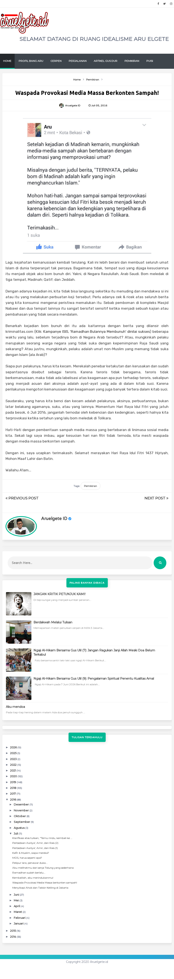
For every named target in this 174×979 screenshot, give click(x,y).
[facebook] (158, 4)
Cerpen (56, 60)
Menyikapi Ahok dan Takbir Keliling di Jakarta (40, 887)
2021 (13, 770)
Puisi (149, 60)
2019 (13, 782)
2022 (13, 764)
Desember (21, 804)
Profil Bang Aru (31, 60)
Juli (16, 833)
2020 (14, 776)
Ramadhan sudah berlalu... (28, 872)
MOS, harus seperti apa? (27, 857)
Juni (17, 894)
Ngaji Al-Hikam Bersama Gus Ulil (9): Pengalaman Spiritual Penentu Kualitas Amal (94, 678)
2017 (13, 793)
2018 (13, 787)
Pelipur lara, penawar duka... (30, 862)
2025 (13, 753)
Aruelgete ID (54, 518)
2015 (13, 930)
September (22, 821)
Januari (19, 923)
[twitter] (164, 4)
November (21, 810)
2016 (13, 799)
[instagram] (171, 4)
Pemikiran (132, 60)
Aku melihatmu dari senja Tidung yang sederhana (43, 867)
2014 (13, 936)
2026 (13, 747)
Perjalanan (78, 60)
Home (7, 60)
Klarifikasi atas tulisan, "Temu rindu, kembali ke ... (42, 838)
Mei (17, 900)
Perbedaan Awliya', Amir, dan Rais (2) (35, 842)
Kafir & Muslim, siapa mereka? (30, 852)
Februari (20, 917)
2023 (13, 759)
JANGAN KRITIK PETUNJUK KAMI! (60, 594)
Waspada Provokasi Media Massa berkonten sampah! (44, 882)
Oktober (20, 816)
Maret (18, 911)
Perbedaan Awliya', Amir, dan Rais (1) (35, 848)
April (17, 906)
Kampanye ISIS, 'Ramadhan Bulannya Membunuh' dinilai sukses (96, 331)
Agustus (19, 827)
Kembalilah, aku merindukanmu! (32, 877)
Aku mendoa (15, 707)
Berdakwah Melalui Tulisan (53, 622)
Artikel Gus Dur (105, 60)
